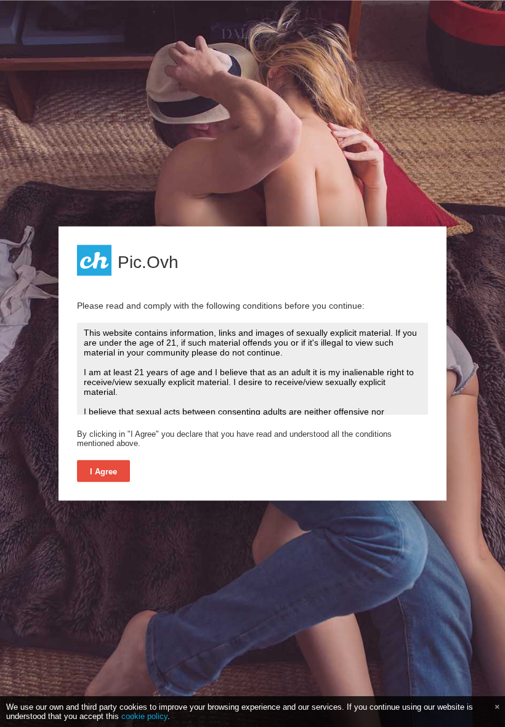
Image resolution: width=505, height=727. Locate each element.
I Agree (103, 471)
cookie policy (144, 716)
